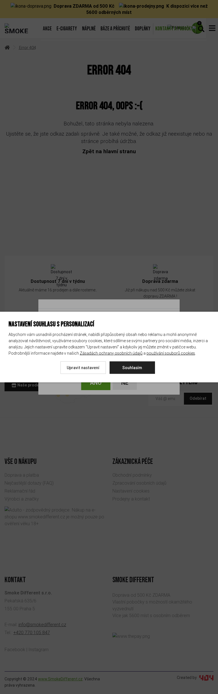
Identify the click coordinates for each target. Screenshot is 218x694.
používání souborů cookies (170, 353)
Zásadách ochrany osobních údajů (111, 353)
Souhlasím (132, 367)
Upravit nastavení (83, 367)
